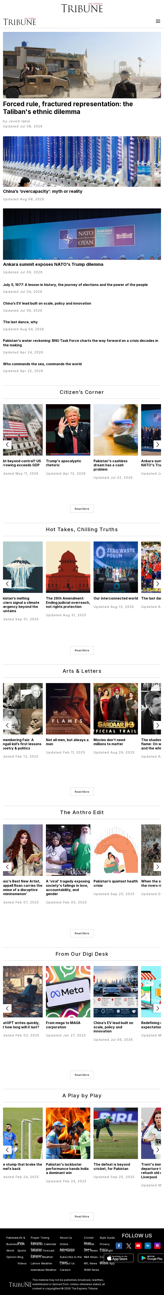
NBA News (91, 1257)
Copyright (106, 1250)
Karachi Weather (42, 1257)
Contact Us (67, 1263)
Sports (22, 1250)
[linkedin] (148, 1246)
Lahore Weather (41, 1263)
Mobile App (107, 1263)
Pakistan (12, 1237)
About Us (66, 1237)
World (10, 1250)
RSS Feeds (67, 1250)
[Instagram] (158, 1246)
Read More (82, 508)
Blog (20, 1257)
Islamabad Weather (44, 1269)
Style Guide (107, 1237)
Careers (65, 1269)
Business (12, 1244)
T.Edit (21, 1244)
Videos (22, 1263)
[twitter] (129, 1246)
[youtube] (139, 1246)
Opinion (11, 1257)
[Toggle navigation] (158, 21)
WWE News (91, 1269)
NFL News (90, 1263)
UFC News (91, 1250)
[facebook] (120, 1246)
